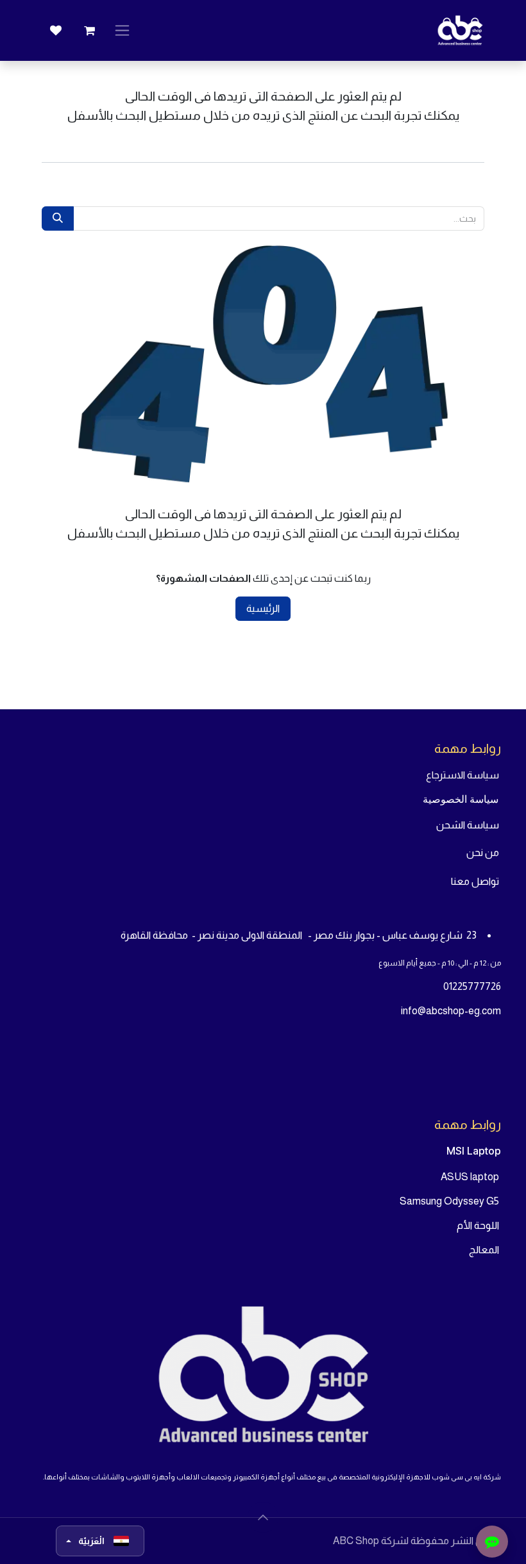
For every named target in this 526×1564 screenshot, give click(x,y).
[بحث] (58, 218)
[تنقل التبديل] (122, 31)
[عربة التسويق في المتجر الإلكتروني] (89, 31)
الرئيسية (263, 608)
